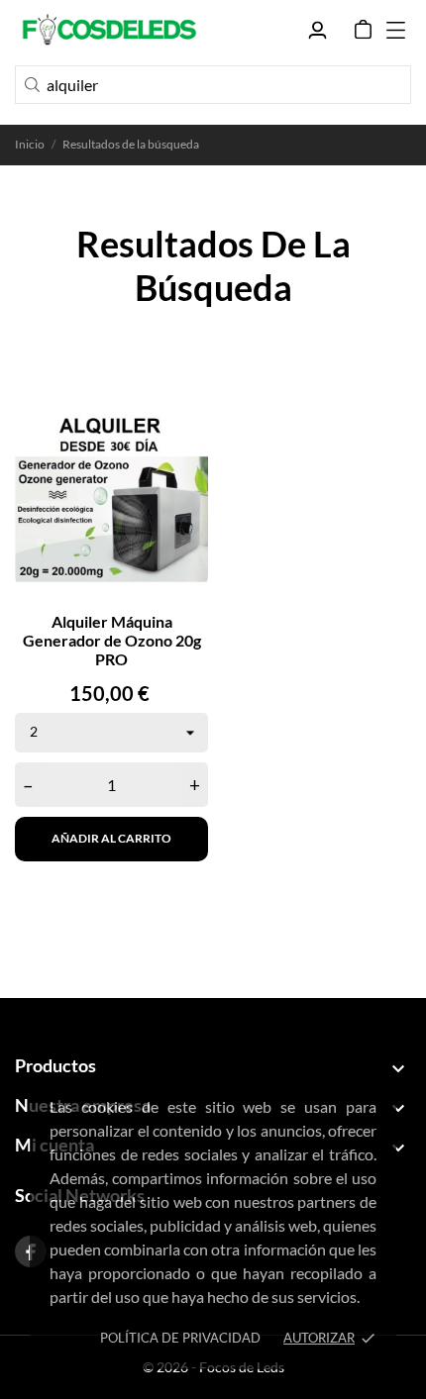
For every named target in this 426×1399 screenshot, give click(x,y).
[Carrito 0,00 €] (363, 30)
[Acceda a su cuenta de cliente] (317, 30)
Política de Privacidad (180, 1338)
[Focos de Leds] (109, 30)
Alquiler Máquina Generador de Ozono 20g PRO (112, 640)
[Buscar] (32, 84)
